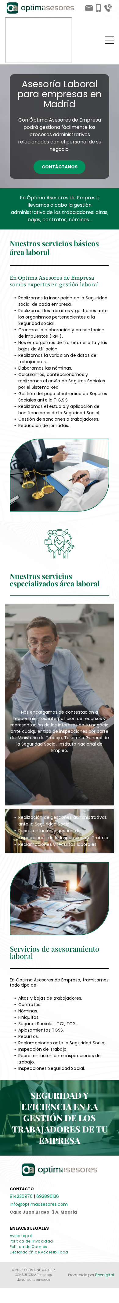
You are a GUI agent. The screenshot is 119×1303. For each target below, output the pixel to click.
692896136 (47, 1196)
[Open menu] (109, 40)
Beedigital (104, 1274)
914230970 (21, 1196)
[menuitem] (23, 1236)
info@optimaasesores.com (39, 1204)
